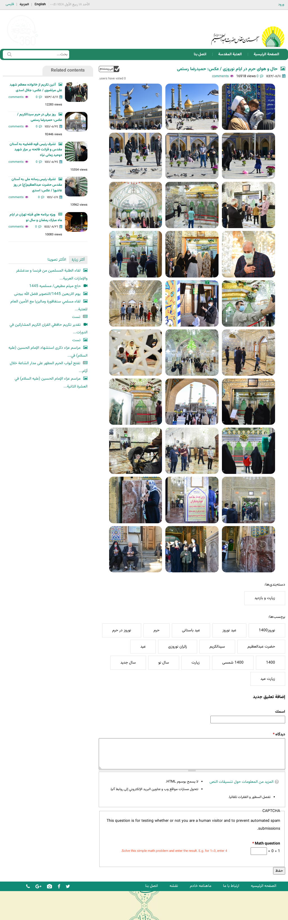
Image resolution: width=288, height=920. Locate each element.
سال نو (163, 663)
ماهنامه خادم (200, 886)
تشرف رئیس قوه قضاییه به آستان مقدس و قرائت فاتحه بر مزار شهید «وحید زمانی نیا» (36, 149)
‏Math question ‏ (266, 843)
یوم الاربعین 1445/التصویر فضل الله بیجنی (47, 294)
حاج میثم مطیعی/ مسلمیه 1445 (55, 286)
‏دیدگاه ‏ (279, 734)
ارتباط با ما (231, 886)
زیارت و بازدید (265, 598)
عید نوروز (229, 630)
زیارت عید (267, 679)
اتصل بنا (200, 54)
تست (76, 317)
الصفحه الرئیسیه (263, 886)
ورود (281, 4)
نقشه (174, 886)
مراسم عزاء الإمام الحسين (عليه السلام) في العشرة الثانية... (51, 382)
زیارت (196, 663)
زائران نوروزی (177, 647)
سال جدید (128, 663)
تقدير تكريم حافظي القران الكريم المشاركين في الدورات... (48, 329)
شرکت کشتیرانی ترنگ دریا (19, 915)
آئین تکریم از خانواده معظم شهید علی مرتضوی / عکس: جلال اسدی (36, 87)
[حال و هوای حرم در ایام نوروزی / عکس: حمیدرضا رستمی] (248, 107)
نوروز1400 (267, 630)
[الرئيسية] (247, 29)
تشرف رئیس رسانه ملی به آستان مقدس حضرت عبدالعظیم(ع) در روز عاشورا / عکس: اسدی (37, 184)
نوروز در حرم (121, 630)
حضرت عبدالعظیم (261, 647)
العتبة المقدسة (230, 54)
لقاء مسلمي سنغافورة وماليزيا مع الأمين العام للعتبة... (48, 305)
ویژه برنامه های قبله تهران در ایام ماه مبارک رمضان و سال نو (36, 217)
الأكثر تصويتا (57, 260)
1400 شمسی (233, 663)
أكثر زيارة (78, 260)
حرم (156, 630)
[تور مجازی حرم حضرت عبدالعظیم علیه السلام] (22, 46)
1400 (270, 663)
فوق (109, 69)
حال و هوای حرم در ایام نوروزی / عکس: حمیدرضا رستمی (227, 69)
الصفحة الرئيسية (266, 54)
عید (143, 647)
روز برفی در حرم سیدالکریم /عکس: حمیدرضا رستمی (39, 117)
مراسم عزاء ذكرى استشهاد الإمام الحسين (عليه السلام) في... (47, 352)
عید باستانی (191, 630)
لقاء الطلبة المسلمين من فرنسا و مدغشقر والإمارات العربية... (51, 274)
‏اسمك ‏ (279, 712)
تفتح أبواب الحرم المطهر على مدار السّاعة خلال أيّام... (48, 367)
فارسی (10, 4)
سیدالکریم (217, 647)
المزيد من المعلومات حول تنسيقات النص (241, 782)
